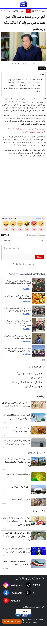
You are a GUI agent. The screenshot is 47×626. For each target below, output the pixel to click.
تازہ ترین (15, 11)
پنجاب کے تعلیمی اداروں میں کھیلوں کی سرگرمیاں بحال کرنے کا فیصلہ (16, 404)
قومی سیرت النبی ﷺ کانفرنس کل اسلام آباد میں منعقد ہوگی (17, 416)
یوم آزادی (35, 377)
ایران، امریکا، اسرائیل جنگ (26, 382)
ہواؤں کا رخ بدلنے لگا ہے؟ (20, 487)
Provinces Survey (12, 621)
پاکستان (7, 11)
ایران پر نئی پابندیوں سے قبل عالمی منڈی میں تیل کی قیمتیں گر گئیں (16, 442)
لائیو (23, 11)
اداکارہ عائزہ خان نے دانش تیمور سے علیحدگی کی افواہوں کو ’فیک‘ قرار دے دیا (17, 536)
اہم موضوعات (37, 366)
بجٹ (28, 11)
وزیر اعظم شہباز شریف (28, 373)
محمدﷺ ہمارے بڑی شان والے (18, 474)
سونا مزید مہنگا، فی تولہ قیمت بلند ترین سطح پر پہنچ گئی (17, 429)
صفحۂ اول (36, 11)
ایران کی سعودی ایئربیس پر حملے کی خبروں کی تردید (17, 562)
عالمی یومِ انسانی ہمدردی (20, 499)
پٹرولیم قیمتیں (32, 386)
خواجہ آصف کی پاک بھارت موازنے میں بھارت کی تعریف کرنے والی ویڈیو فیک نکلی (17, 521)
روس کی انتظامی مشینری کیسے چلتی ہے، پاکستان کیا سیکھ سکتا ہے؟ (18, 462)
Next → (41, 360)
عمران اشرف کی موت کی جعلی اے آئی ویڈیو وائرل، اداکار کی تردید (17, 550)
